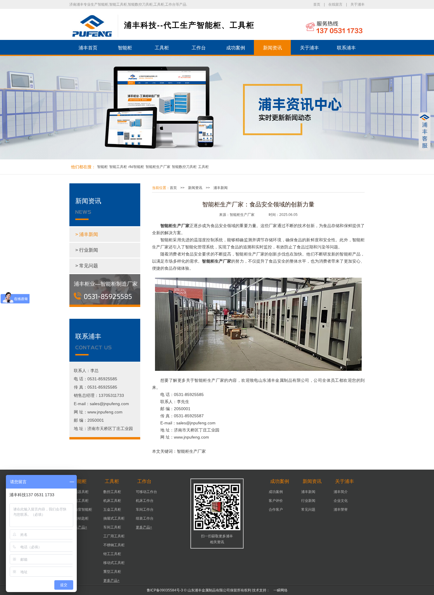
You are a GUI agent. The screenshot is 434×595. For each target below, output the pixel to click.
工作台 (199, 47)
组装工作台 (145, 518)
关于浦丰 (357, 4)
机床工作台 (145, 501)
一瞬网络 (279, 590)
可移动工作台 (146, 492)
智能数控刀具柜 (184, 167)
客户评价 (276, 501)
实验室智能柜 (81, 509)
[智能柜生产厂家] (92, 26)
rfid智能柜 (136, 167)
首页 (316, 4)
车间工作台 (145, 509)
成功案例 (235, 47)
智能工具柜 (118, 167)
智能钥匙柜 (80, 518)
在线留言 (335, 4)
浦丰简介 (341, 492)
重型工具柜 (112, 572)
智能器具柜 (80, 492)
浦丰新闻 (220, 188)
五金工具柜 (112, 509)
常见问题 (308, 509)
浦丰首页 (88, 47)
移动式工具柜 (114, 563)
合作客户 (276, 509)
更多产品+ (79, 527)
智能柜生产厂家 (158, 167)
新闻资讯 (272, 47)
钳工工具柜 (112, 554)
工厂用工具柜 (114, 536)
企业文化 (341, 501)
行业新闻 (308, 501)
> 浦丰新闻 (86, 234)
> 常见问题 (86, 265)
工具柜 (162, 47)
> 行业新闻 (86, 250)
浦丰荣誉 (341, 509)
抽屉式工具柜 (114, 518)
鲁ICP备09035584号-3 (165, 590)
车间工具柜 (112, 527)
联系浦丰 (346, 47)
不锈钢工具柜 (114, 545)
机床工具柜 (112, 501)
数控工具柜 (112, 492)
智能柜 (125, 47)
